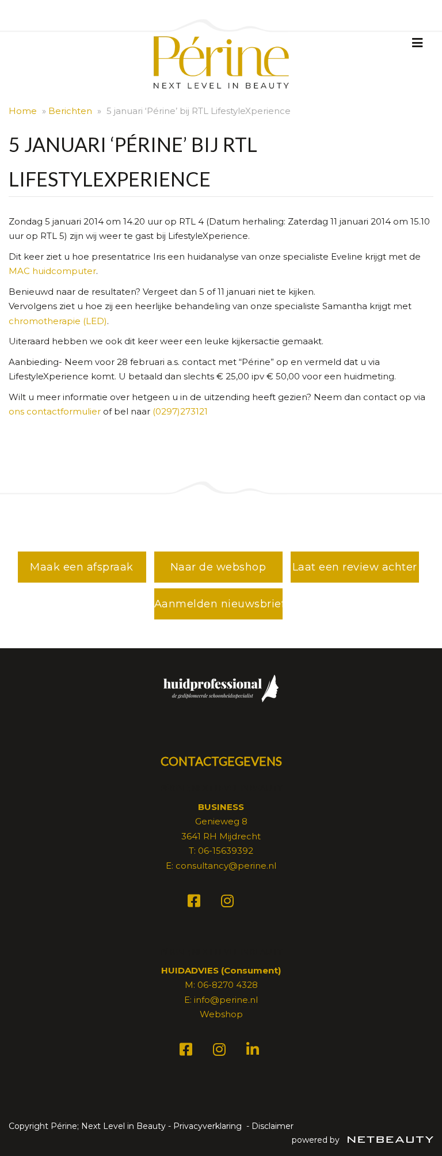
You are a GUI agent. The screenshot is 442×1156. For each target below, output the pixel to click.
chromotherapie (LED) (58, 320)
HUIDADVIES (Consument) (221, 970)
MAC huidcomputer (52, 270)
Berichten (70, 110)
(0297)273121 (180, 411)
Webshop (221, 1014)
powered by (317, 1140)
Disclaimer (273, 1126)
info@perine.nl (226, 999)
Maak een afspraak (82, 567)
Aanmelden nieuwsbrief (218, 604)
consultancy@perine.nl (226, 865)
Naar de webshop (218, 567)
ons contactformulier (55, 411)
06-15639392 (225, 850)
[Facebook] (196, 903)
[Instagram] (229, 903)
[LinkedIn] (254, 1051)
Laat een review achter (354, 567)
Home (23, 110)
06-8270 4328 (227, 984)
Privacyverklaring (207, 1126)
